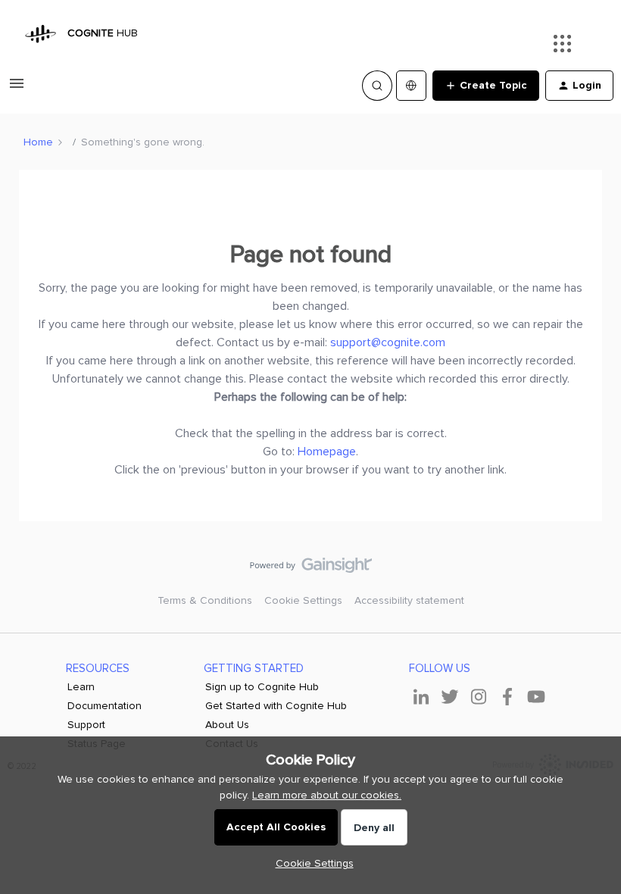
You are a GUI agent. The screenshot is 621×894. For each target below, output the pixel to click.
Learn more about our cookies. (326, 795)
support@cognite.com (387, 342)
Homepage (327, 451)
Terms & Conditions (205, 600)
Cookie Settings (303, 600)
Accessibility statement (409, 600)
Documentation (104, 705)
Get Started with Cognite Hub (276, 705)
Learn (81, 686)
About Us (227, 724)
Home (38, 142)
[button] (17, 89)
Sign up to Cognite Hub (262, 686)
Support (86, 724)
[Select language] (411, 85)
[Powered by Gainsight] (311, 569)
